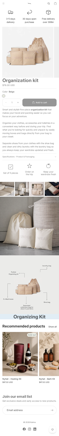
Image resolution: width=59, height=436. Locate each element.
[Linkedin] (35, 429)
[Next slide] (53, 357)
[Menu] (3, 3)
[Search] (48, 3)
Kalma (33, 422)
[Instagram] (29, 429)
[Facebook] (24, 429)
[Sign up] (52, 410)
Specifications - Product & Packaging (18, 157)
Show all (52, 326)
